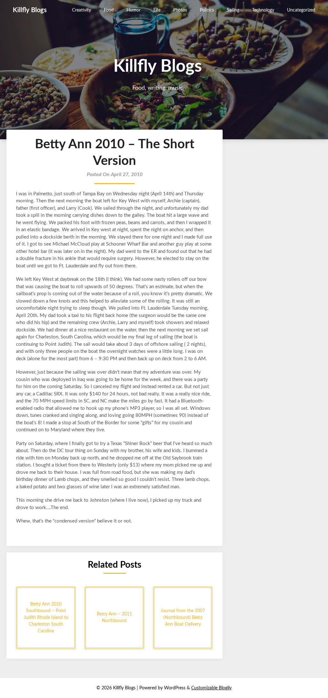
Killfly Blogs (30, 10)
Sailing (233, 10)
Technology (263, 10)
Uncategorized (301, 10)
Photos (180, 10)
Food (109, 10)
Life (156, 10)
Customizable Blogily (211, 688)
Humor (134, 10)
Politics (207, 10)
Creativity (81, 10)
